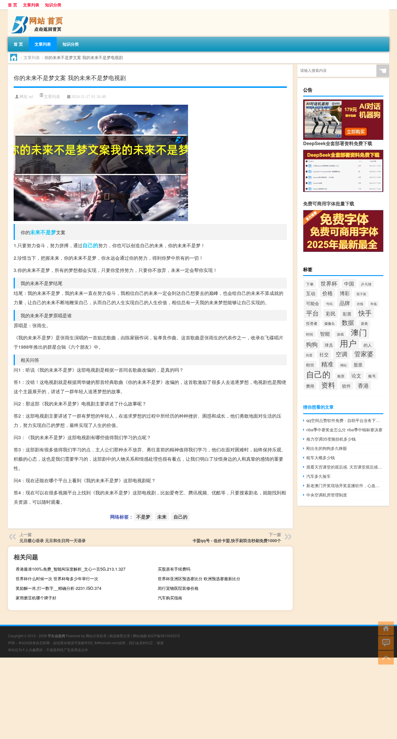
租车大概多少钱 (320, 457)
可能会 (312, 303)
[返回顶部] (384, 657)
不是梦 (48, 232)
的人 (368, 345)
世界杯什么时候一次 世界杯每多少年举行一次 (57, 578)
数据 (348, 322)
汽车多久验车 (318, 476)
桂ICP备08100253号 (164, 635)
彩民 (331, 313)
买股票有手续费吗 (174, 569)
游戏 (340, 334)
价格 (327, 293)
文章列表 (31, 5)
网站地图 (140, 635)
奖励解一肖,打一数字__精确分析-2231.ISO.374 (58, 588)
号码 (329, 304)
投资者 (311, 323)
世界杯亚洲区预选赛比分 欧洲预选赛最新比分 (199, 578)
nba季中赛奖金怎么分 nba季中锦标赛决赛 (344, 429)
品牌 (344, 303)
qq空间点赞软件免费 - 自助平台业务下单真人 (344, 420)
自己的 (90, 245)
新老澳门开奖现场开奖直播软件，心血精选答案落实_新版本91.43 (344, 485)
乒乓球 (366, 284)
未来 (35, 232)
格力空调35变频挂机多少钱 (331, 439)
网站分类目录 (96, 635)
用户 (348, 343)
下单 (310, 284)
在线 (360, 304)
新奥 (364, 323)
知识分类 (53, 5)
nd (31, 97)
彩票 (347, 313)
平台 (312, 312)
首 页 (12, 5)
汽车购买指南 (170, 598)
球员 (329, 345)
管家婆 (363, 353)
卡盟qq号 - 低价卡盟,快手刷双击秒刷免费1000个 (236, 540)
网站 (343, 365)
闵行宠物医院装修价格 (178, 588)
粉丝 (310, 365)
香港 (363, 385)
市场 (373, 304)
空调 (341, 354)
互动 (310, 293)
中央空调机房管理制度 (326, 495)
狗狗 (312, 344)
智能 (325, 333)
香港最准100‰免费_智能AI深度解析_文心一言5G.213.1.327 (71, 569)
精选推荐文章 (119, 635)
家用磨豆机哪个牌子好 (36, 598)
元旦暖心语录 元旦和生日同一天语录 (52, 540)
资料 (328, 385)
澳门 (359, 332)
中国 (349, 283)
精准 (327, 363)
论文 (356, 375)
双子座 (361, 294)
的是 (309, 355)
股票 (358, 364)
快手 (365, 312)
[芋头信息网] (38, 11)
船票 (340, 376)
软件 (346, 385)
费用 (310, 386)
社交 (324, 354)
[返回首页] (384, 628)
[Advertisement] (174, 698)
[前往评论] (384, 642)
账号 (372, 376)
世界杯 (329, 283)
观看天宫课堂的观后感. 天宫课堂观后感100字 (344, 467)
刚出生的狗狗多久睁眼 (326, 448)
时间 (309, 334)
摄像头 (329, 323)
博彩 (345, 293)
